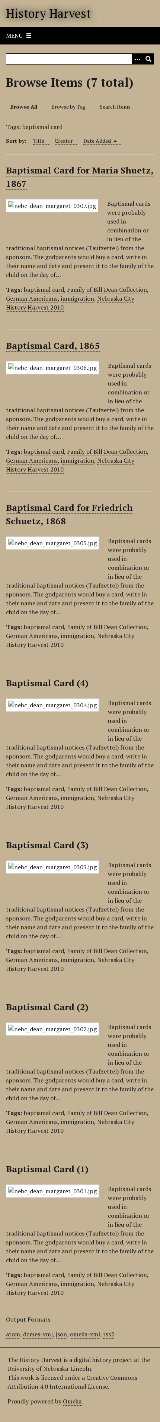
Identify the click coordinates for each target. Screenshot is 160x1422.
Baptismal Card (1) (47, 1169)
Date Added (97, 140)
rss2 (108, 1334)
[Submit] (148, 59)
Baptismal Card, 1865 (53, 345)
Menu (14, 36)
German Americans (32, 298)
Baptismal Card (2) (47, 1007)
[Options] (137, 59)
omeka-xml (85, 1334)
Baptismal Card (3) (47, 845)
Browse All (23, 106)
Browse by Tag (68, 106)
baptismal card (44, 289)
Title (38, 140)
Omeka (72, 1401)
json (61, 1334)
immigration (77, 298)
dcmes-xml (38, 1334)
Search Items (115, 106)
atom (13, 1334)
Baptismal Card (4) (47, 683)
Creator (64, 140)
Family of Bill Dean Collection (107, 289)
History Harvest (48, 13)
